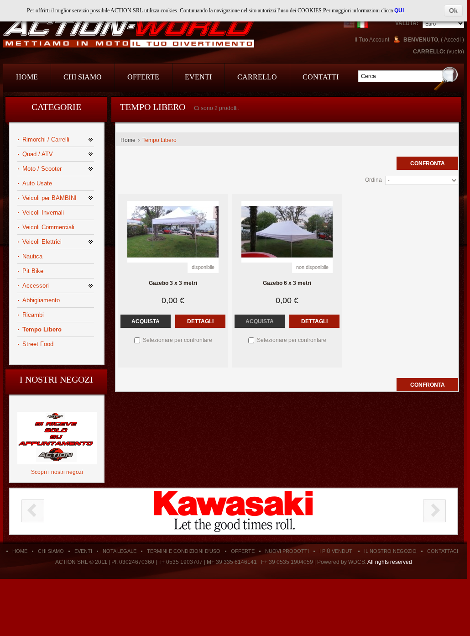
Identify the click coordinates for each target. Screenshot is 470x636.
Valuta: (406, 23)
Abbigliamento (41, 300)
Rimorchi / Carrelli (45, 139)
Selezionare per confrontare (177, 340)
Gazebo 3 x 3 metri (173, 283)
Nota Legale (119, 551)
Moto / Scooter (42, 168)
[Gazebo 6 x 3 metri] (287, 232)
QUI (399, 10)
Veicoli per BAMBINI (49, 197)
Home (27, 77)
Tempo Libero (42, 329)
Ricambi (33, 314)
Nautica (32, 256)
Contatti (321, 77)
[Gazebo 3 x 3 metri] (173, 232)
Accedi (452, 40)
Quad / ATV (37, 154)
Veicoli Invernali (43, 212)
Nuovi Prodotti (287, 551)
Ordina (373, 180)
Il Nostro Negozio (390, 551)
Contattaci (442, 551)
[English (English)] (349, 22)
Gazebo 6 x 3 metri (287, 283)
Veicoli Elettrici (42, 241)
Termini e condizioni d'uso (183, 551)
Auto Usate (37, 183)
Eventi (198, 77)
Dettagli (200, 321)
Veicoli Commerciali (48, 227)
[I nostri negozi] (57, 415)
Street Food (37, 344)
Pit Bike (32, 271)
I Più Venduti (336, 551)
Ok (453, 10)
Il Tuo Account (372, 40)
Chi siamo (51, 551)
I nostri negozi (56, 379)
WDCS (356, 562)
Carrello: (429, 51)
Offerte (143, 77)
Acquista (145, 321)
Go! (446, 78)
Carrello (257, 77)
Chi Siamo (82, 77)
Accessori (35, 285)
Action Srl (128, 32)
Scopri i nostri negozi (57, 472)
